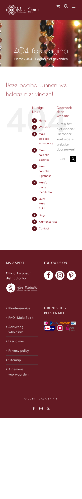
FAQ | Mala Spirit (20, 318)
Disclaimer (16, 341)
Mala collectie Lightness (45, 171)
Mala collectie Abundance (46, 138)
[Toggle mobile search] (66, 6)
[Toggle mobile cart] (58, 6)
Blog (42, 215)
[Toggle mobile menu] (74, 6)
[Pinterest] (71, 275)
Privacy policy (18, 351)
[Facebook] (48, 275)
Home (43, 120)
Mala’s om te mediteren (45, 187)
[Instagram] (59, 275)
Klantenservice (48, 221)
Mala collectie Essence (44, 154)
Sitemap (14, 360)
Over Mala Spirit (42, 203)
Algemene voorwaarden (18, 371)
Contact (44, 228)
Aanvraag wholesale (15, 329)
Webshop (45, 127)
